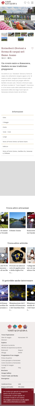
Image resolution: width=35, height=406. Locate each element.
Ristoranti (4, 350)
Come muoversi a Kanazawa (10, 363)
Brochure (4, 370)
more (11, 213)
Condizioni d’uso (6, 384)
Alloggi (3, 352)
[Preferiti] (25, 3)
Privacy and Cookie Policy (7, 387)
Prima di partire (6, 358)
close (32, 389)
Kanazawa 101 (23, 337)
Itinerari (4, 340)
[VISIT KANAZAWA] (9, 4)
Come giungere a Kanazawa (10, 360)
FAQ (19, 368)
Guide (3, 368)
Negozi (20, 350)
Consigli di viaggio (7, 365)
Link (19, 384)
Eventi (20, 352)
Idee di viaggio (6, 337)
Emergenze (5, 378)
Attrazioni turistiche (8, 345)
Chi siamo (21, 387)
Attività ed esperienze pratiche (11, 348)
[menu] (32, 2)
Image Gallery (6, 373)
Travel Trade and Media (9, 376)
